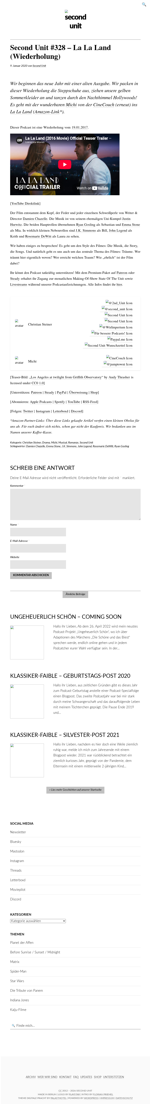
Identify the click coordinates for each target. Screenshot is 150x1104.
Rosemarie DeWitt (38, 236)
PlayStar (74, 1094)
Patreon (122, 272)
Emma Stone (131, 224)
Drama (46, 442)
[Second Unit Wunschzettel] (107, 345)
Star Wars (17, 981)
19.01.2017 (80, 127)
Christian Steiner (31, 442)
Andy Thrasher (119, 377)
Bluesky (15, 841)
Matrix (14, 962)
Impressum (107, 1098)
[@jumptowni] (117, 364)
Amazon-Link (47, 111)
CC (60, 1091)
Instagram (43, 411)
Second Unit (39, 66)
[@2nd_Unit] (118, 303)
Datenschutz (124, 1098)
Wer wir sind (47, 1077)
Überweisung (78, 392)
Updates (86, 1077)
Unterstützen (113, 1077)
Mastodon (17, 851)
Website (14, 557)
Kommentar (17, 486)
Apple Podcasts (41, 401)
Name (14, 524)
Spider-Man (18, 971)
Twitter (28, 411)
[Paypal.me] (119, 339)
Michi (71, 104)
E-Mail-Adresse (19, 541)
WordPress (91, 1098)
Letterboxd (60, 411)
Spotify (59, 401)
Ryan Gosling (85, 224)
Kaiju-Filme (18, 1009)
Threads (15, 870)
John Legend (118, 230)
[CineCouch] (118, 358)
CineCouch (103, 104)
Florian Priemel (103, 1094)
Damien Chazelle (35, 218)
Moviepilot (17, 889)
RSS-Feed (90, 401)
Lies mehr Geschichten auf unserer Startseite (76, 789)
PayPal (61, 392)
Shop (94, 392)
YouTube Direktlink (25, 203)
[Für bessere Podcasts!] (111, 333)
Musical (62, 442)
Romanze (73, 442)
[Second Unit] (117, 315)
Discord (76, 411)
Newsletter (18, 832)
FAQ (76, 1077)
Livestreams (18, 284)
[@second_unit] (116, 309)
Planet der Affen (21, 942)
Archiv (31, 1077)
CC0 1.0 (38, 382)
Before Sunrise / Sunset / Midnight (35, 952)
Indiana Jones (19, 1000)
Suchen (145, 4)
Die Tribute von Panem (26, 990)
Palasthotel (58, 1098)
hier (119, 284)
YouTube (74, 401)
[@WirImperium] (115, 327)
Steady (15, 278)
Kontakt (65, 1077)
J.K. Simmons (86, 230)
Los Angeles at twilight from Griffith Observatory (66, 377)
